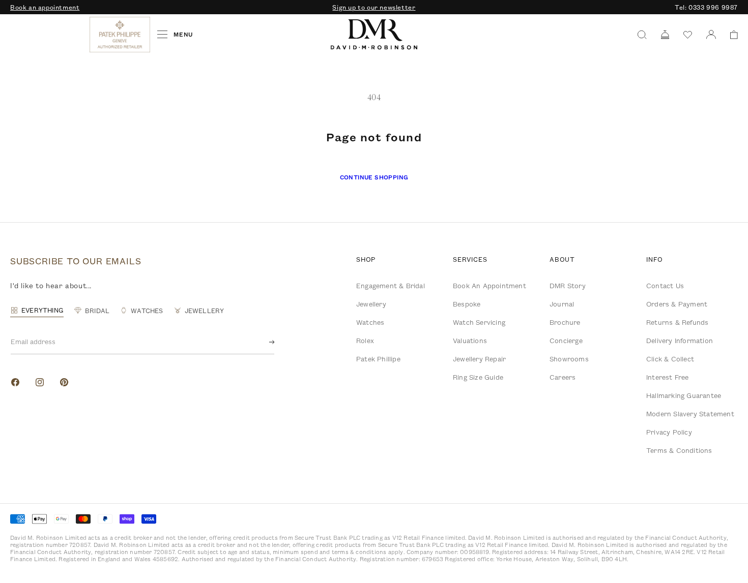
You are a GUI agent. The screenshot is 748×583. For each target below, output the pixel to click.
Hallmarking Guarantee (683, 395)
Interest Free (667, 377)
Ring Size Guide (478, 377)
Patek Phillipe (378, 359)
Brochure (565, 322)
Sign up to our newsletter (373, 7)
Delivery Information (679, 340)
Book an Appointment (489, 286)
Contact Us (665, 286)
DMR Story (568, 286)
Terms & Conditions (679, 450)
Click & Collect (670, 359)
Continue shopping (374, 177)
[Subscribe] (263, 342)
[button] (730, 34)
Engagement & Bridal (390, 286)
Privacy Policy (669, 432)
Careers (563, 377)
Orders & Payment (676, 304)
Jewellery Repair (479, 359)
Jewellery (371, 304)
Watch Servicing (479, 322)
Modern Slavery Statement (690, 414)
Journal (562, 304)
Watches (370, 322)
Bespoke (466, 304)
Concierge (566, 340)
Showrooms (569, 359)
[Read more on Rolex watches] (48, 34)
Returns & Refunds (677, 322)
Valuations (470, 340)
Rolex (365, 340)
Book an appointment (44, 7)
